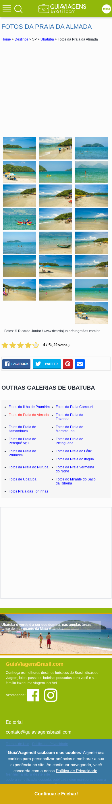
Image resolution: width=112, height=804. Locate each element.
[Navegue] (7, 9)
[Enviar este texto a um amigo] (79, 364)
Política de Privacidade (76, 770)
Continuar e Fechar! (56, 793)
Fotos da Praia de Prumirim (22, 453)
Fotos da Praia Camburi (74, 407)
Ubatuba (47, 39)
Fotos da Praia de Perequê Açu (22, 441)
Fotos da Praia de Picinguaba (69, 441)
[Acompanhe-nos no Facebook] (35, 694)
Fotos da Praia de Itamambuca (22, 429)
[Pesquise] (18, 9)
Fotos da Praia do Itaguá (75, 459)
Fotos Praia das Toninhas (28, 491)
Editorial (14, 722)
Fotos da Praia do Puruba (29, 467)
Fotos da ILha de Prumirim (29, 407)
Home (6, 39)
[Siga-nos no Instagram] (52, 694)
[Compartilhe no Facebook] (16, 364)
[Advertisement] (56, 88)
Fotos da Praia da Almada (29, 415)
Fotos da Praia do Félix (74, 451)
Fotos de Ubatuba (22, 479)
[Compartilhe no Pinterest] (68, 364)
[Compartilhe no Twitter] (46, 364)
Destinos (21, 39)
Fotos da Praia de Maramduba (69, 429)
